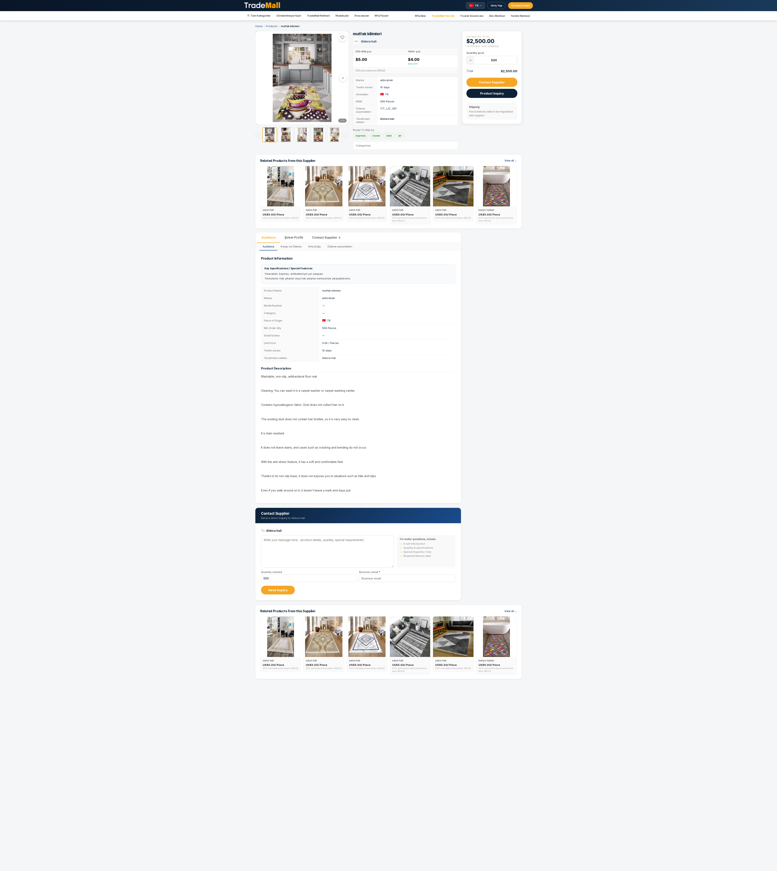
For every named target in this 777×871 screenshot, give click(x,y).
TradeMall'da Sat (442, 15)
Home (259, 26)
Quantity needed (271, 572)
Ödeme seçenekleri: (339, 246)
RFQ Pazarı (381, 15)
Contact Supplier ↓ (326, 237)
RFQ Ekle (420, 15)
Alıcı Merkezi (497, 15)
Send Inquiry (278, 590)
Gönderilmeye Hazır (288, 15)
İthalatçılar (342, 15)
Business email (369, 572)
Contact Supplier (492, 82)
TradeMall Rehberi (318, 15)
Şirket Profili (293, 237)
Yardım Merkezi (520, 15)
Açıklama (268, 237)
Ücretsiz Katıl (520, 5)
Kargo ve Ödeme (291, 246)
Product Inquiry (492, 93)
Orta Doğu (314, 246)
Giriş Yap (496, 5)
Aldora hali (369, 41)
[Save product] (342, 37)
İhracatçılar (362, 15)
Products (271, 26)
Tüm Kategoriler (261, 15)
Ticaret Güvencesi (471, 15)
